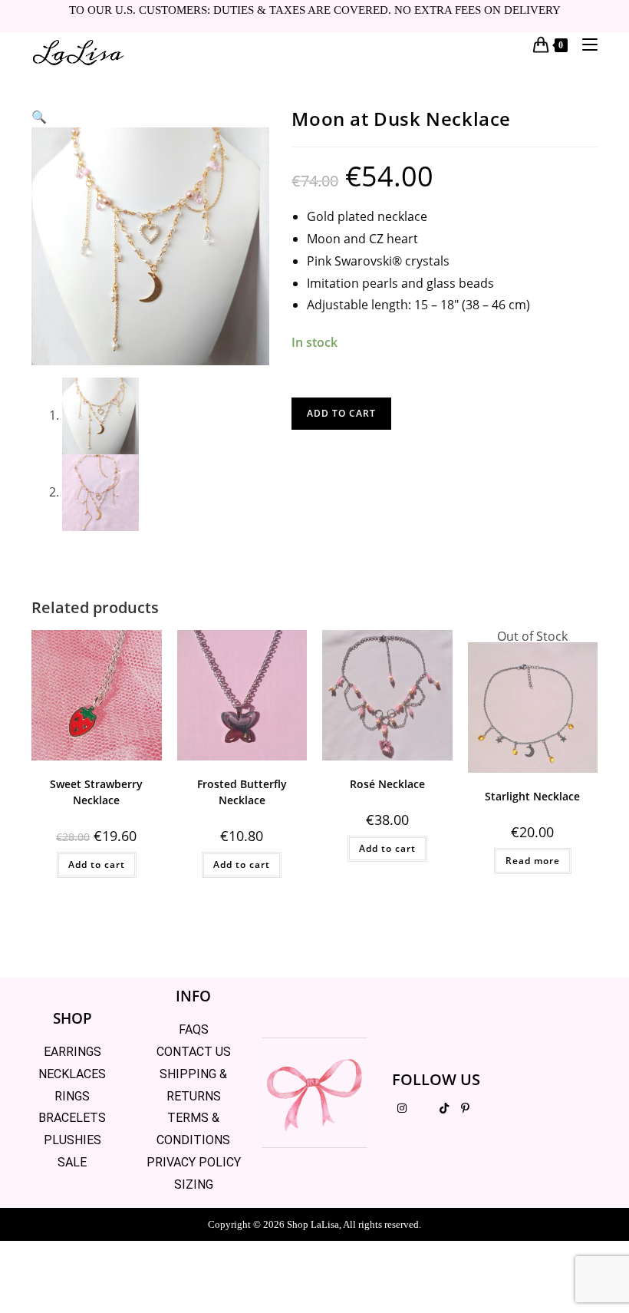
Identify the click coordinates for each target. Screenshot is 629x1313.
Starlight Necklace (532, 796)
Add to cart (341, 413)
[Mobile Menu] (584, 44)
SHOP (72, 1018)
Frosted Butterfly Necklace (242, 792)
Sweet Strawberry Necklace (96, 792)
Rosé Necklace (387, 784)
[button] (39, 116)
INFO (193, 996)
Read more (533, 860)
